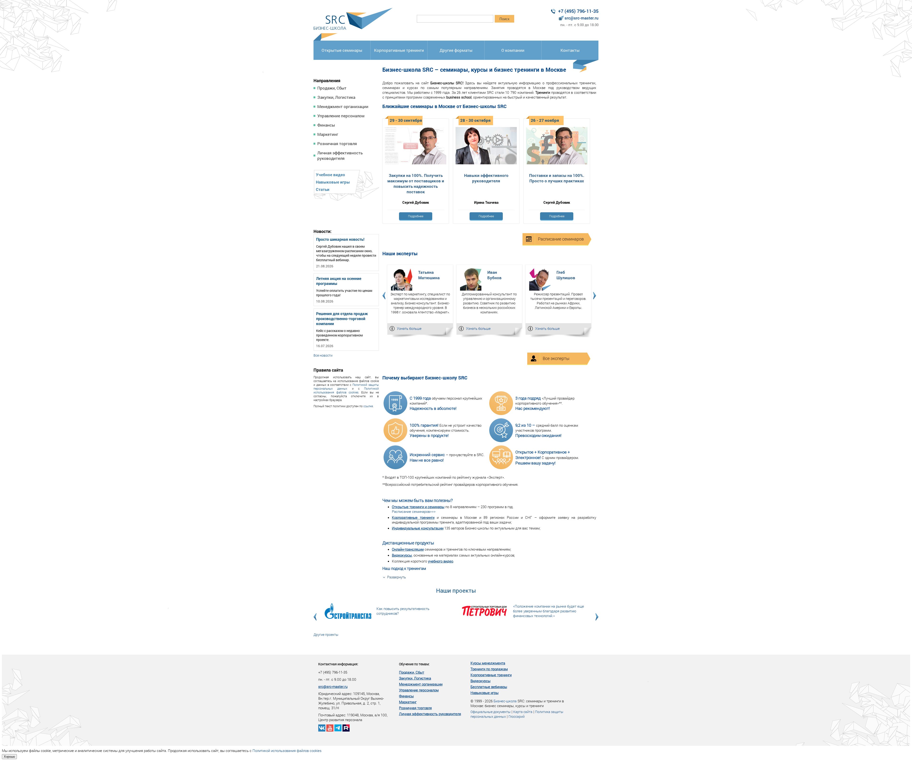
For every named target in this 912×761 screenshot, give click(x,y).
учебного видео (440, 561)
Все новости (323, 355)
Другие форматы (456, 50)
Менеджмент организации (342, 106)
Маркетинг (327, 134)
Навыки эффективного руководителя (486, 178)
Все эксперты (556, 358)
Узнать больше (409, 328)
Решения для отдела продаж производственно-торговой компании (342, 318)
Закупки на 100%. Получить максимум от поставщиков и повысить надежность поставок (415, 183)
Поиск (504, 19)
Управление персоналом (341, 115)
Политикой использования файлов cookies (346, 390)
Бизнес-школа (505, 701)
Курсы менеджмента (487, 663)
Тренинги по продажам (489, 668)
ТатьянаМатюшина (429, 274)
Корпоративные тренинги (399, 50)
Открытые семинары (342, 50)
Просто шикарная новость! (340, 239)
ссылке (368, 406)
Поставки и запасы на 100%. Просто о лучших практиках (556, 178)
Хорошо (9, 756)
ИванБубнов (494, 274)
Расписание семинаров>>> (414, 511)
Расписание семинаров (561, 239)
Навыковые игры (333, 182)
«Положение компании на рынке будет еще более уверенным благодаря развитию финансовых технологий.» (548, 611)
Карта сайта (522, 711)
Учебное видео (330, 174)
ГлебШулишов (565, 274)
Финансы (326, 125)
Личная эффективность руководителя (340, 155)
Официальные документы (490, 711)
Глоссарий (516, 716)
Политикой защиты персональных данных (346, 386)
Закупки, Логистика (336, 97)
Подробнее (415, 216)
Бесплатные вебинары (488, 686)
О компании (512, 50)
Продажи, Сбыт (332, 88)
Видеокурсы (402, 555)
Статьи (322, 189)
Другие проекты (326, 634)
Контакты (570, 50)
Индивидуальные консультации (417, 528)
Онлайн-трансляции (408, 549)
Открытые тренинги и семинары (418, 506)
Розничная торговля (337, 143)
